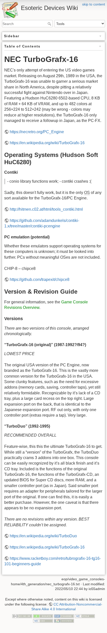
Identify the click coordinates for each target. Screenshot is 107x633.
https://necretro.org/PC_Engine (37, 132)
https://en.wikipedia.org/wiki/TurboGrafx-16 (47, 143)
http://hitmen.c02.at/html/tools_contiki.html (46, 209)
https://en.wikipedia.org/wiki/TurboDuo (43, 536)
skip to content (93, 4)
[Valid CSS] (43, 621)
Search (50, 23)
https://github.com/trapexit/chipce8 (39, 279)
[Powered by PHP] (64, 616)
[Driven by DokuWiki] (64, 621)
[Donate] (43, 616)
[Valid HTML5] (85, 616)
